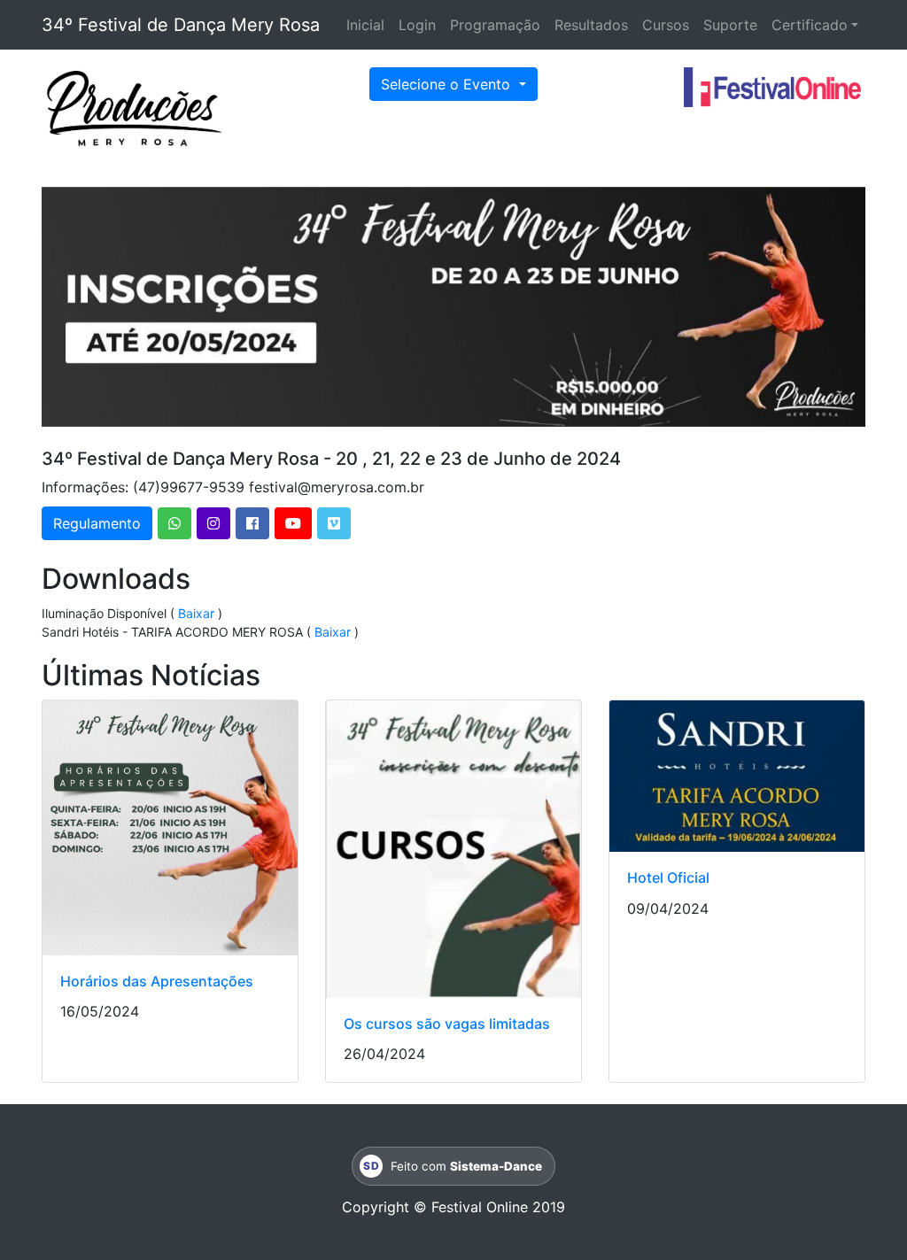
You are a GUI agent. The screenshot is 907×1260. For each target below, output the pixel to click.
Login (417, 25)
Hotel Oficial (668, 877)
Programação (495, 25)
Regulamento (97, 523)
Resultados (591, 25)
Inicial (365, 25)
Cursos (665, 25)
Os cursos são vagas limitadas (447, 1023)
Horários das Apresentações (156, 981)
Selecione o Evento (448, 84)
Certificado (809, 25)
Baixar (196, 613)
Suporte (730, 25)
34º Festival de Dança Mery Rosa (181, 24)
